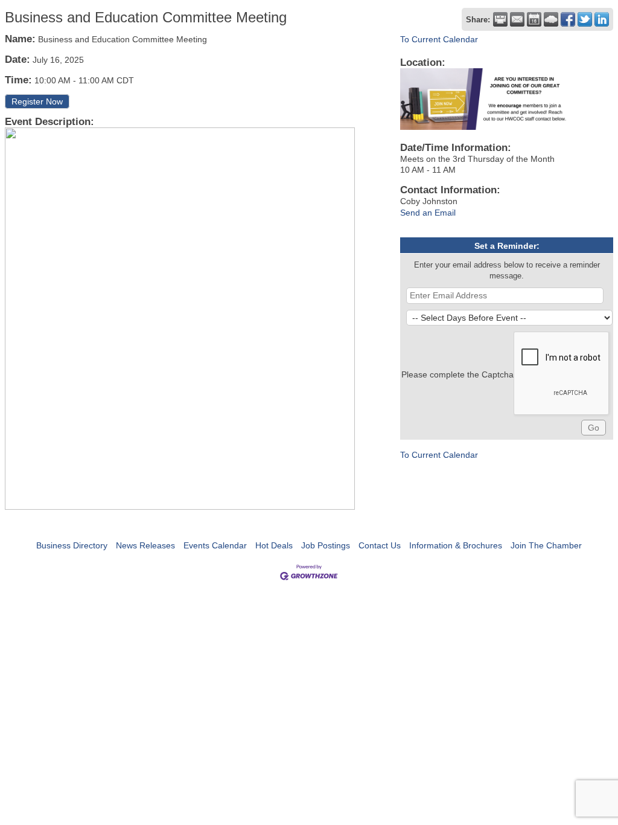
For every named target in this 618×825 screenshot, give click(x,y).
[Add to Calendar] (534, 19)
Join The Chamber (546, 545)
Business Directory (71, 545)
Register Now (37, 101)
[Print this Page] (500, 19)
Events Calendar (215, 545)
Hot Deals (274, 545)
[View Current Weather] (551, 19)
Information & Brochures (455, 545)
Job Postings (325, 545)
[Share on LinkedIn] (601, 19)
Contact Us (379, 545)
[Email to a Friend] (517, 19)
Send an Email (428, 212)
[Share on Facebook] (568, 19)
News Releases (145, 545)
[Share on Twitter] (585, 19)
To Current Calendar (439, 39)
